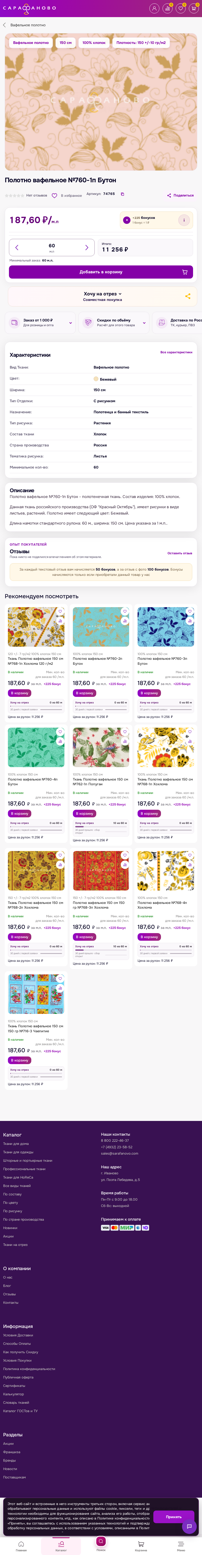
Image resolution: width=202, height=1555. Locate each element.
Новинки (10, 1228)
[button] (102, 296)
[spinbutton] (51, 246)
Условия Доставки (18, 1335)
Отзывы (9, 1294)
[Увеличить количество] (86, 247)
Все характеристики (176, 352)
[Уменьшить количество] (17, 247)
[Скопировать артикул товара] (122, 194)
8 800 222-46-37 (115, 1140)
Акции (8, 1236)
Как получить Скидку (20, 1352)
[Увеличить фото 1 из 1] (101, 101)
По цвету (10, 1202)
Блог (7, 1286)
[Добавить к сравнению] (60, 621)
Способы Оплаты (17, 1343)
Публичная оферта (18, 1377)
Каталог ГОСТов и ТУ (20, 1411)
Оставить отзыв (180, 553)
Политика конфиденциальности (29, 1369)
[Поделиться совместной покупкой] (187, 296)
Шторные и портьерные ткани (27, 1160)
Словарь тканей (16, 1402)
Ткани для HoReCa (18, 1177)
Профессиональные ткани (24, 1169)
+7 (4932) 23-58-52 (116, 1147)
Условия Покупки (17, 1360)
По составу (12, 1194)
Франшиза (11, 1452)
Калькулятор (13, 1394)
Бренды (9, 1460)
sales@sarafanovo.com (119, 1153)
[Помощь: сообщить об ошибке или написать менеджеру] (189, 1526)
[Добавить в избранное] (60, 611)
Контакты (10, 1302)
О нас (7, 1277)
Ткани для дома (16, 1143)
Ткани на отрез (15, 1244)
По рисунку (12, 1211)
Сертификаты (14, 1385)
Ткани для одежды (18, 1152)
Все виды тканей (17, 1186)
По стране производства (23, 1219)
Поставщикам (14, 1477)
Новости (10, 1469)
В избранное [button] (71, 195)
